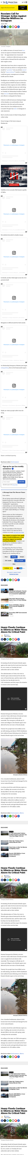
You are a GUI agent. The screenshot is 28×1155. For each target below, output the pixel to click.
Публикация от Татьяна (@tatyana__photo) (12, 272)
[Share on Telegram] (7, 27)
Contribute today (22, 7)
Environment (15, 462)
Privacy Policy (15, 484)
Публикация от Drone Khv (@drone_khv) (11, 160)
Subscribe (21, 481)
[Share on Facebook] (2, 27)
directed (6, 93)
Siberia (22, 813)
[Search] (24, 2)
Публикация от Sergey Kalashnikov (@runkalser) (13, 317)
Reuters (7, 635)
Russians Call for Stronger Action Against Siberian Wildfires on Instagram (13, 17)
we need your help (18, 532)
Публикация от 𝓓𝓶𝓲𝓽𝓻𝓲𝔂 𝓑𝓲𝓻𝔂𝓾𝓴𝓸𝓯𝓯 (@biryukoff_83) (13, 229)
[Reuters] (2, 636)
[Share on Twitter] (5, 27)
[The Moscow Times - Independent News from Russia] (10, 2)
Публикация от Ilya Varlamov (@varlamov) (12, 405)
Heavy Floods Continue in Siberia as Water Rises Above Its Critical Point (14, 629)
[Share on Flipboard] (16, 27)
